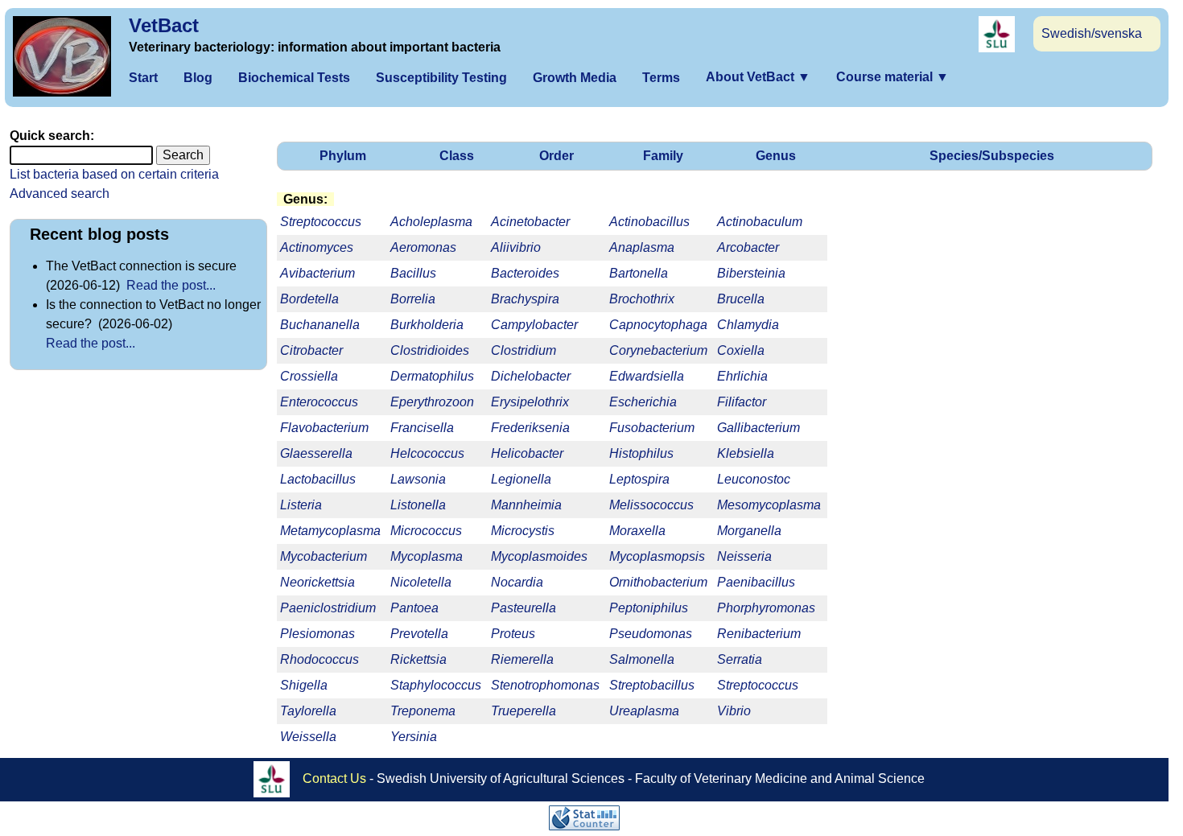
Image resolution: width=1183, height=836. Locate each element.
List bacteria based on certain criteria (114, 174)
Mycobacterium (323, 556)
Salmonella (641, 659)
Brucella (741, 299)
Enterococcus (319, 402)
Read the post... (171, 285)
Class (456, 156)
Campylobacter (534, 325)
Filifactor (741, 402)
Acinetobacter (530, 222)
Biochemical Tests (294, 77)
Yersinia (413, 736)
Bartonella (638, 273)
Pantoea (414, 608)
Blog (197, 77)
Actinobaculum (759, 222)
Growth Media (574, 77)
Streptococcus (757, 685)
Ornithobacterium (658, 582)
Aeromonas (423, 247)
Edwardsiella (646, 376)
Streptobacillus (652, 685)
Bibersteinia (751, 273)
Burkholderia (427, 325)
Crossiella (309, 376)
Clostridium (523, 350)
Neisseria (744, 556)
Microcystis (522, 530)
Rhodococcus (319, 659)
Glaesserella (316, 453)
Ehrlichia (742, 376)
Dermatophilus (432, 376)
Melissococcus (651, 505)
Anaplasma (641, 247)
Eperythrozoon (432, 402)
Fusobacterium (652, 427)
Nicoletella (420, 582)
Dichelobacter (531, 376)
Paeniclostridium (328, 608)
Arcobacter (748, 247)
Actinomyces (316, 247)
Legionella (521, 479)
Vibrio (734, 711)
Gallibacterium (758, 427)
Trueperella (523, 711)
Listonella (418, 505)
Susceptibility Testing (441, 77)
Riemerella (522, 659)
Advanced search (59, 193)
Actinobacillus (649, 222)
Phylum (342, 156)
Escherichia (643, 402)
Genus (776, 156)
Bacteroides (525, 273)
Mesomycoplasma (769, 505)
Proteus (513, 633)
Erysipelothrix (530, 402)
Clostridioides (429, 350)
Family (663, 156)
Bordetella (309, 299)
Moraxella (637, 530)
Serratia (739, 659)
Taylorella (308, 711)
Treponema (422, 711)
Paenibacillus (756, 582)
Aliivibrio (516, 247)
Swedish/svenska (1091, 33)
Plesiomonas (317, 633)
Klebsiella (745, 453)
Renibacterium (759, 633)
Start (143, 77)
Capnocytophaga (658, 325)
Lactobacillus (318, 479)
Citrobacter (311, 350)
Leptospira (639, 479)
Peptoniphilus (648, 608)
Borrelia (412, 299)
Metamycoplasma (330, 530)
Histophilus (641, 453)
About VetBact (758, 77)
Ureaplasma (644, 711)
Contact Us (334, 778)
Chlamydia (748, 325)
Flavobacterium (324, 427)
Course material (892, 77)
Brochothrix (641, 299)
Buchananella (320, 325)
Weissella (308, 736)
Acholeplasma (431, 222)
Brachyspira (525, 299)
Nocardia (517, 582)
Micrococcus (426, 530)
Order (556, 156)
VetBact (164, 25)
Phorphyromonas (766, 608)
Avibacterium (317, 273)
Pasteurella (523, 608)
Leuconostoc (753, 479)
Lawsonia (418, 479)
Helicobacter (527, 453)
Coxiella (741, 350)
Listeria (301, 505)
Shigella (304, 685)
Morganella (749, 530)
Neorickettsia (317, 582)
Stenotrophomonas (545, 685)
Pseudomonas (650, 633)
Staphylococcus (435, 685)
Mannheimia (526, 505)
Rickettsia (418, 659)
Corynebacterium (658, 350)
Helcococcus (427, 453)
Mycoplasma (426, 556)
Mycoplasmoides (539, 556)
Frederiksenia (530, 427)
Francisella (422, 427)
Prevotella (419, 633)
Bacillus (413, 273)
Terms (661, 77)
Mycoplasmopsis (657, 556)
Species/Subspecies (992, 156)
